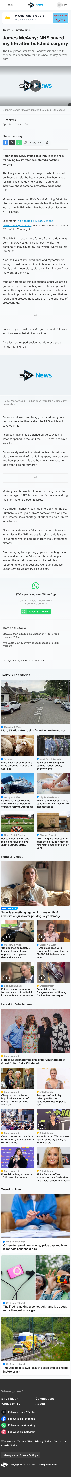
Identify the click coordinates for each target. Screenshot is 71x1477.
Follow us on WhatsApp (22, 1425)
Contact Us (60, 1441)
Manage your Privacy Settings (21, 1455)
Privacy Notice (43, 1441)
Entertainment (24, 30)
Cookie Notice (9, 1445)
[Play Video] (35, 85)
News (6, 30)
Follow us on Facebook (21, 1418)
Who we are (8, 1441)
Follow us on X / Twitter (21, 1412)
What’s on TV (10, 1403)
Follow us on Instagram (21, 1431)
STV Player (9, 1398)
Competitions (45, 1398)
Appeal (41, 1403)
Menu (11, 5)
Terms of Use (24, 1441)
